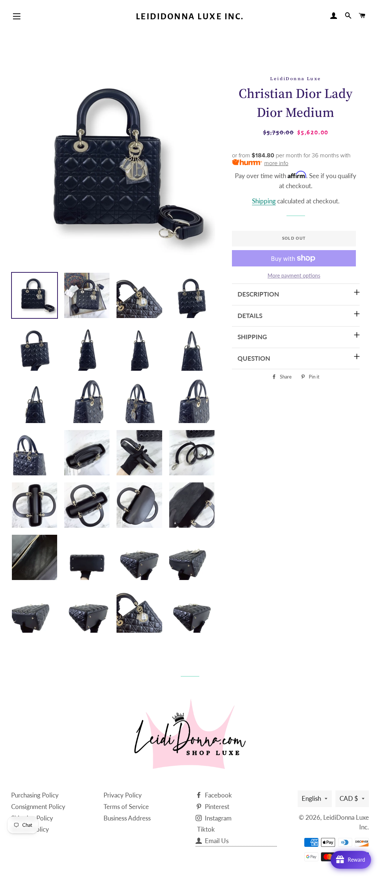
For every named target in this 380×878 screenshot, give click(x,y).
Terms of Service (126, 806)
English (311, 798)
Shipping (264, 201)
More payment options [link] (294, 275)
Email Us (216, 841)
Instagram (217, 818)
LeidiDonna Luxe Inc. (190, 16)
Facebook (217, 795)
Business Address (127, 818)
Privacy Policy (123, 795)
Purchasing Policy (35, 795)
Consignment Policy (38, 806)
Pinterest (216, 806)
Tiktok (206, 829)
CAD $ (349, 798)
